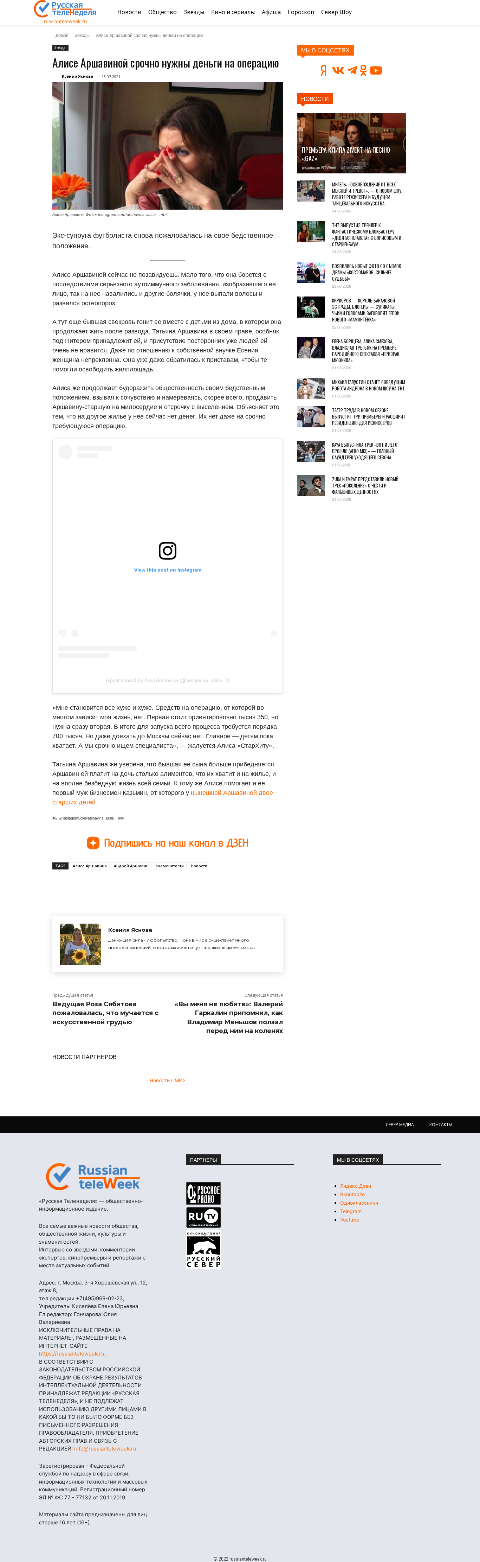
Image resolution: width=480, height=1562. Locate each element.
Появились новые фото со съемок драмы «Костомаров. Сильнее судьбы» (366, 272)
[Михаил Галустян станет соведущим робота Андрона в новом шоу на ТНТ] (311, 388)
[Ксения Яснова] (80, 944)
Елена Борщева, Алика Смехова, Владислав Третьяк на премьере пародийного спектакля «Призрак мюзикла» (365, 351)
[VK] (117, 886)
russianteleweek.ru (65, 21)
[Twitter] (133, 886)
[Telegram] (149, 886)
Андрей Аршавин (131, 865)
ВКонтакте (352, 1194)
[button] (437, 12)
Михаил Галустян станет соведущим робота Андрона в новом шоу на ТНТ (368, 385)
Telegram (351, 1211)
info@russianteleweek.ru (105, 1448)
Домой (62, 35)
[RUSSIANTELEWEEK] (65, 9)
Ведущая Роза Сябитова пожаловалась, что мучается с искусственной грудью (105, 1013)
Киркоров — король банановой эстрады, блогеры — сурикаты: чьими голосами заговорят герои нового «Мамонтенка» (366, 310)
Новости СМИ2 (168, 1080)
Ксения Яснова (77, 76)
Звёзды (82, 35)
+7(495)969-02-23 (99, 1298)
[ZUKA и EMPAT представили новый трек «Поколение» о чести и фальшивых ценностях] (311, 485)
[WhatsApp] (165, 886)
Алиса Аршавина (90, 865)
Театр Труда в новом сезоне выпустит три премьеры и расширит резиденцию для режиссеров (369, 416)
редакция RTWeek (319, 167)
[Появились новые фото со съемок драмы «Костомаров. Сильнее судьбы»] (311, 272)
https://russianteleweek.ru (71, 1353)
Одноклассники (359, 1203)
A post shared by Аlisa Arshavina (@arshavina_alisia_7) (167, 680)
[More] (182, 886)
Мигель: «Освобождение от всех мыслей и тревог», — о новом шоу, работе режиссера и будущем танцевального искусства (367, 194)
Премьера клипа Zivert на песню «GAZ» (346, 154)
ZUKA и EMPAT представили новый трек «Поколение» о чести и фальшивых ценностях (365, 485)
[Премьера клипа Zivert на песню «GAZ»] (351, 143)
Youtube (349, 1220)
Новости (199, 865)
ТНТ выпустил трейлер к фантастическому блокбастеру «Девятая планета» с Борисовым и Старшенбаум (366, 235)
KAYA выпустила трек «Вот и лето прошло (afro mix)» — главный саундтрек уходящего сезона (364, 451)
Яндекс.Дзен (355, 1186)
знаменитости (170, 865)
